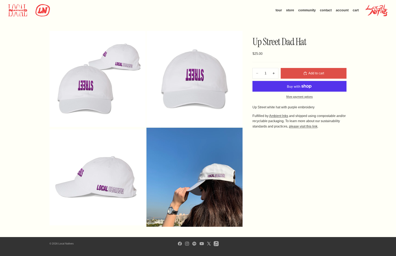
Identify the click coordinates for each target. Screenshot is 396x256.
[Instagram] (187, 243)
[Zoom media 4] (194, 177)
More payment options (299, 96)
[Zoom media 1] (98, 79)
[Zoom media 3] (98, 177)
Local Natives (66, 243)
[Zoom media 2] (194, 79)
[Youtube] (201, 243)
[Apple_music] (216, 243)
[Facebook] (179, 243)
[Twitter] (208, 243)
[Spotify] (194, 243)
